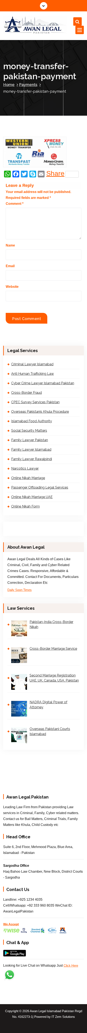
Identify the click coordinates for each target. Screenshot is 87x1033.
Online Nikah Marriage (28, 478)
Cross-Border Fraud (26, 393)
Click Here (71, 965)
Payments (28, 84)
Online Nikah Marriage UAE (32, 497)
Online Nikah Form (25, 506)
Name (10, 245)
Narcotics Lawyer (25, 468)
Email (10, 266)
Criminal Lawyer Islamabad (32, 364)
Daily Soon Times (19, 590)
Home (9, 84)
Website (12, 286)
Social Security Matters (29, 431)
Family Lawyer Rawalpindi (31, 459)
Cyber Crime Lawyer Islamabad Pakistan (42, 383)
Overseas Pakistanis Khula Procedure (40, 412)
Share (55, 174)
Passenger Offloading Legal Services (39, 487)
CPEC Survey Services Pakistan (35, 402)
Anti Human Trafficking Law (32, 374)
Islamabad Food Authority (31, 421)
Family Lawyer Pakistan (29, 440)
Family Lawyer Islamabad (31, 449)
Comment (14, 203)
